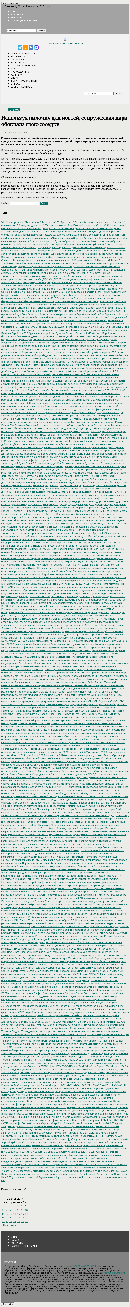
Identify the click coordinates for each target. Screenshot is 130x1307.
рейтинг (6, 929)
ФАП (17, 1094)
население (103, 723)
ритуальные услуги (116, 932)
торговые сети (70, 1043)
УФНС (90, 1085)
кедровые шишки (55, 580)
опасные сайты (19, 783)
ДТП (91, 504)
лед (48, 621)
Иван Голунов (59, 548)
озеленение (113, 774)
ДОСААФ (35, 504)
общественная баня (12, 767)
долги (101, 494)
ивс (96, 548)
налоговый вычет (64, 717)
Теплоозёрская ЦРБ (117, 1034)
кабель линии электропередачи (87, 567)
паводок (84, 802)
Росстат (106, 942)
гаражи (54, 412)
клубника (95, 583)
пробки (13, 891)
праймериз (35, 872)
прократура (25, 897)
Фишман (72, 1113)
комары (113, 586)
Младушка (19, 682)
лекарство (78, 625)
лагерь (72, 618)
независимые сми (24, 732)
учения (27, 1088)
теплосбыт (46, 1037)
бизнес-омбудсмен (99, 304)
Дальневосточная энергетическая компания (85, 444)
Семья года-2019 (16, 967)
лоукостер (87, 634)
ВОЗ (115, 371)
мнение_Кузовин (45, 682)
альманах (6, 266)
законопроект (47, 533)
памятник (50, 805)
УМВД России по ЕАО (36, 1072)
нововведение (54, 748)
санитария (82, 955)
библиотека (46, 304)
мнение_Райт (85, 682)
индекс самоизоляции (99, 555)
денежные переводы (98, 456)
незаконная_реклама (115, 732)
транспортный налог (106, 1050)
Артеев (5, 285)
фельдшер (93, 1100)
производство (117, 894)
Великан (74, 345)
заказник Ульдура (36, 529)
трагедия (26, 1047)
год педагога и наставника (42, 421)
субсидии (99, 1021)
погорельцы (57, 840)
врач (12, 383)
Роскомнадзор (71, 939)
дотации (46, 504)
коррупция (26, 602)
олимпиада (55, 777)
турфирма (95, 1056)
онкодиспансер (29, 780)
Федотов (31, 1100)
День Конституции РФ (47, 463)
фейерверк (44, 1100)
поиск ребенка (9, 853)
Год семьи (64, 421)
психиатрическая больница (105, 907)
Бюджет (70, 333)
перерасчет (102, 824)
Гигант (61, 415)
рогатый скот (17, 935)
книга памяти (109, 583)
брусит (54, 329)
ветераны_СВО (107, 352)
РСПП (71, 945)
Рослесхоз (101, 939)
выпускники (112, 399)
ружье (122, 945)
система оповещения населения (53, 974)
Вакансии (17, 14)
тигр (62, 1040)
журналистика (119, 523)
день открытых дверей (58, 466)
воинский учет (47, 374)
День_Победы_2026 (13, 479)
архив (64, 285)
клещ (79, 583)
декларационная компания (111, 453)
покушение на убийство (63, 853)
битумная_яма (25, 317)
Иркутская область (21, 564)
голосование (55, 425)
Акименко (120, 250)
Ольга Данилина (90, 777)
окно (123, 774)
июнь (51, 567)
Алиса (57, 263)
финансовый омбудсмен (42, 1113)
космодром (58, 602)
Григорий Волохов (61, 437)
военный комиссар (101, 371)
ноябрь (112, 755)
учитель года (50, 1088)
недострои (103, 729)
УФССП (5, 1088)
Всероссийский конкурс (63, 390)
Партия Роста (17, 812)
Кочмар (117, 602)
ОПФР (57, 786)
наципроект (8, 729)
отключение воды (25, 793)
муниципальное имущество (68, 701)
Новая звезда (109, 745)
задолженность (10, 529)
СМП (89, 986)
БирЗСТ (32, 307)
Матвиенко (7, 653)
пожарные (23, 850)
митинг (82, 678)
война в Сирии (72, 374)
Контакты (17, 17)
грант (4, 437)
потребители (78, 866)
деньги (51, 479)
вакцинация (98, 339)
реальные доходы (88, 920)
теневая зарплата (110, 1031)
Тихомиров (89, 1040)
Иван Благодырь (41, 548)
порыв (51, 859)
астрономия (102, 285)
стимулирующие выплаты (82, 1012)
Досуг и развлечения (24, 80)
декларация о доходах (28, 456)
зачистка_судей (82, 539)
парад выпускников (111, 805)
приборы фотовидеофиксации (48, 882)
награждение (81, 710)
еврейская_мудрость (73, 507)
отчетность (83, 799)
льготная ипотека (39, 637)
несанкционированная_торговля (99, 736)
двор (114, 450)
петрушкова (8, 831)
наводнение (34, 710)
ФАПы (24, 1094)
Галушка (37, 412)
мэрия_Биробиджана (65, 707)
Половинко (90, 856)
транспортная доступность (54, 1050)
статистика (45, 1012)
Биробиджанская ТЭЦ (54, 310)
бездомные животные (107, 295)
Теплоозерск (82, 1034)
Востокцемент (55, 380)
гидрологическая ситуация (30, 418)
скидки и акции (86, 977)
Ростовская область (40, 945)
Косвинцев (45, 602)
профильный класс (90, 904)
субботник (87, 1021)
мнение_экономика (12, 685)
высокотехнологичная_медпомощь (101, 402)
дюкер (117, 504)
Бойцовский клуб (25, 326)
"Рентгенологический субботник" (63, 225)
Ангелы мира (24, 269)
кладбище (69, 583)
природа (27, 885)
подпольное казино (102, 843)
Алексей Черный (23, 263)
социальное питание (103, 999)
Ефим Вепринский (59, 513)
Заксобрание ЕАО (96, 533)
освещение (121, 786)
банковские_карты (91, 291)
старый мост (31, 1012)
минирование (114, 669)
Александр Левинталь (48, 256)
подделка (54, 843)
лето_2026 (45, 631)
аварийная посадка (41, 234)
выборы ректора (77, 393)
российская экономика (57, 942)
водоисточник (76, 368)
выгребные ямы (18, 399)
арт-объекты (114, 282)
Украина (36, 1069)
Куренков (95, 615)
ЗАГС (100, 526)
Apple (60, 231)
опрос (33, 786)
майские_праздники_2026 (88, 640)
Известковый (69, 552)
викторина (26, 361)
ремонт (78, 929)
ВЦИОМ (121, 390)
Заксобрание (78, 533)
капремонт (95, 574)
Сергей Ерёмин (106, 967)
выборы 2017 (18, 393)
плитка (29, 837)
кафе (27, 577)
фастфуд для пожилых (46, 1094)
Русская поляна (43, 948)
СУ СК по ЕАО (102, 1018)
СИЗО (91, 970)
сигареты (82, 970)
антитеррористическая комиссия (103, 275)
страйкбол (39, 1015)
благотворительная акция (67, 320)
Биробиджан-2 (78, 307)
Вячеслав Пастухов (53, 409)
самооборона (34, 955)
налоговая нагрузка (20, 717)
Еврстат (17, 510)
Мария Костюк (96, 647)
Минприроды (70, 675)
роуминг (57, 945)
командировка (78, 586)
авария (35, 237)
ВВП (59, 345)
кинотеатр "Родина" (111, 580)
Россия (97, 942)
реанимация (106, 920)
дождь (59, 494)
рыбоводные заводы (80, 948)
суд (118, 1021)
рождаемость (73, 935)
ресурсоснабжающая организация (63, 932)
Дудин (98, 504)
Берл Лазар (48, 301)
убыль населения (85, 1059)
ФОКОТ (13, 1116)
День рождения (54, 472)
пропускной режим (33, 901)
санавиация (59, 955)
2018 (20, 228)
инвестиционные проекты (71, 555)
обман (55, 761)
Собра (40, 989)
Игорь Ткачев (106, 548)
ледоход (23, 625)
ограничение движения (73, 774)
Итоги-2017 (34, 567)
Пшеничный (22, 913)
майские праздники (45, 640)
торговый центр (88, 1043)
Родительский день (46, 935)
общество (7, 770)
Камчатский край (39, 574)
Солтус (79, 993)
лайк (91, 618)
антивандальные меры (72, 272)
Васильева (43, 345)
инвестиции (48, 555)
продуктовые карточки (59, 894)
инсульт (5, 561)
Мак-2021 (6, 644)
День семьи (87, 472)
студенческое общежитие (37, 1018)
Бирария (22, 307)
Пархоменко (33, 812)
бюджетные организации (54, 336)
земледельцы (85, 542)
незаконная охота (71, 732)
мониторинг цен (104, 691)
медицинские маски (43, 656)
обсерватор (84, 764)
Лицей (95, 631)
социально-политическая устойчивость (23, 999)
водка (53, 368)
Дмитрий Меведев (46, 491)
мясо (81, 707)
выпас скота (54, 399)
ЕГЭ (24, 510)
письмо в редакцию (48, 834)
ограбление (52, 774)
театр (46, 1031)
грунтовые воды (101, 437)
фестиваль (32, 1104)
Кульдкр (86, 612)
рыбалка (63, 948)
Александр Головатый (97, 253)
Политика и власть (23, 53)
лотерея (76, 634)
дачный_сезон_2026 (48, 450)
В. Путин (44, 339)
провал (34, 891)
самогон (92, 951)
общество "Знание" (24, 770)
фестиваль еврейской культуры (57, 1104)
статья (56, 1012)
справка (60, 1008)
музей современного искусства (65, 698)
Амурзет (23, 266)
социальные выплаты (13, 1002)
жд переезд (86, 513)
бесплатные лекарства (68, 301)
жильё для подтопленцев (90, 523)
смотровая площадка (73, 986)
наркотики (99, 720)
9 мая (54, 231)
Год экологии (78, 421)
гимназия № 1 (65, 418)
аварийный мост (21, 237)
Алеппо (37, 263)
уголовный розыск (96, 1062)
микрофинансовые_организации (82, 666)
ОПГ (31, 783)
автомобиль (117, 244)
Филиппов (32, 1110)
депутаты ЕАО (85, 479)
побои (113, 837)
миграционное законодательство (31, 666)
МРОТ (24, 698)
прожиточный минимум (95, 894)
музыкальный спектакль (97, 698)
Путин (5, 913)
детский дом (55, 485)
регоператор (8, 926)
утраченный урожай (39, 1085)
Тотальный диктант (114, 1043)
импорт (5, 555)
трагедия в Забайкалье (45, 1047)
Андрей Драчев (76, 269)
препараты (80, 878)
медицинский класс (66, 656)
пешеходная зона (25, 831)
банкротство (8, 295)
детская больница (11, 482)
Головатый (31, 425)
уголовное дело (24, 1062)
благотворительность (13, 323)
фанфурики (7, 1094)
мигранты (105, 663)
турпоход (83, 1056)
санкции (40, 958)
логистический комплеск (22, 634)
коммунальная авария (64, 590)
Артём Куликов (37, 285)
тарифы (119, 1028)
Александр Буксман (48, 253)
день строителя (10, 475)
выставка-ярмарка (22, 406)
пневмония (82, 837)
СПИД (71, 1005)
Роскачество (54, 939)
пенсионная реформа (28, 821)
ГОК (11, 425)
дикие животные (64, 488)
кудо (66, 612)
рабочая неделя (86, 913)
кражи (26, 605)
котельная (106, 602)
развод (69, 916)
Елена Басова (119, 510)
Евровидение (119, 507)
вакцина (86, 339)
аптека (115, 279)
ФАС (30, 1094)
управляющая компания (33, 1081)
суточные (104, 1024)
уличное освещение (60, 1069)
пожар (98, 847)
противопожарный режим (25, 904)
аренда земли (36, 282)
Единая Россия (35, 510)
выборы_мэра (80, 396)
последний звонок (112, 863)
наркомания (52, 720)
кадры (35, 571)
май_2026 (28, 640)
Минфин (29, 678)
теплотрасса (60, 1037)
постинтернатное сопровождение (41, 866)
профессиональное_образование (59, 904)
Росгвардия (40, 939)
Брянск (74, 329)
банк (3, 291)
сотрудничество (43, 996)
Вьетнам (18, 409)
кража (19, 605)
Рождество (88, 935)
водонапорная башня (21, 371)
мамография (35, 647)
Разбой (32, 916)
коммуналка (44, 590)
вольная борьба (82, 377)
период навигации (12, 828)
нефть (43, 742)
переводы (78, 824)
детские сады (39, 485)
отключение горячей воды (52, 793)
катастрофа (17, 577)
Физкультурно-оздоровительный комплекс (84, 1107)
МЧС (3, 707)
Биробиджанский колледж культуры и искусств (48, 314)
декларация (8, 456)
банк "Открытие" (16, 291)
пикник (112, 831)
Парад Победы (27, 809)
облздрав (82, 758)
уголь (4, 1066)
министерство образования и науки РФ (23, 672)
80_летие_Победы (12, 231)
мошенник (102, 694)
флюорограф (96, 1113)
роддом (30, 935)
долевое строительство (64, 498)
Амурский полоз (59, 266)
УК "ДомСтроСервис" (93, 1066)
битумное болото (44, 317)
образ (80, 761)
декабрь (91, 453)
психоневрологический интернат (20, 910)
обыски (12, 774)
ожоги (102, 774)
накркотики (32, 713)
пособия (16, 866)
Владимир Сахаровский (47, 364)
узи (75, 1066)
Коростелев (108, 599)
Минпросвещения (104, 675)
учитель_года (87, 1088)
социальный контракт (83, 1002)
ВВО (53, 345)
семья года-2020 (37, 967)
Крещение (26, 609)
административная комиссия (86, 247)
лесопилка (7, 631)
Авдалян (88, 237)
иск (34, 564)
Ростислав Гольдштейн (14, 945)
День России (72, 472)
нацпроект (21, 729)
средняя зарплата (116, 1008)
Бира (4, 307)
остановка (77, 790)
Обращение (45, 764)
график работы (42, 437)
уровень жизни (85, 1081)
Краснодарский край (57, 605)
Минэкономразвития (46, 678)
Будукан (84, 329)
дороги (70, 501)
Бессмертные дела (93, 301)
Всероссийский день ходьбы (33, 390)
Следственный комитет (98, 980)
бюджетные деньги (27, 336)
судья (53, 1024)
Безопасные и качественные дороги (94, 298)
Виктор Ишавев (85, 358)
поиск (120, 850)
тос (100, 1043)
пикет (104, 831)
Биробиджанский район (90, 314)
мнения (27, 685)
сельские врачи (116, 961)
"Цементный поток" (94, 225)
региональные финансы (15, 923)
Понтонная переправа (14, 859)
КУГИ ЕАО (45, 612)
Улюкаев (77, 1069)
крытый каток (81, 609)
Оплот (76, 783)
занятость (48, 536)
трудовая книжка (75, 1053)
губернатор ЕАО (58, 440)
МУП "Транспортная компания (45, 704)
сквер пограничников (43, 977)
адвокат (53, 247)
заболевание (39, 526)
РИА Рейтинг (97, 932)
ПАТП (4, 815)
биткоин (123, 314)
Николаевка (92, 742)
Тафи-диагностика (31, 1031)
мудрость (33, 698)
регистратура (105, 923)
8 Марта (83, 228)
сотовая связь (25, 996)
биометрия (117, 304)
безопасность (64, 298)
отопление (88, 796)
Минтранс (7, 678)
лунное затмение (104, 634)
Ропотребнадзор (114, 935)
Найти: (5, 203)
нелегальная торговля (25, 736)
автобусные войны (96, 241)
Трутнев (6, 1056)
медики (114, 653)
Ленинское (7, 628)
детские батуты (108, 482)
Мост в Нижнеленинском (68, 694)
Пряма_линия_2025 (26, 907)
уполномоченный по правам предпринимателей (76, 1072)
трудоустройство (117, 1053)
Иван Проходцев (78, 548)
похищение (8, 869)
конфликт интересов (13, 599)
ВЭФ (26, 409)
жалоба (74, 513)
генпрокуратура (113, 412)
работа (55, 913)
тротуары (47, 1053)
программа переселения (93, 891)
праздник (10, 872)
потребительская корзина (101, 866)
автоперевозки (10, 247)
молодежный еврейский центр (96, 688)
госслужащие (25, 434)
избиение (14, 552)
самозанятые (8, 955)
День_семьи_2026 (36, 479)
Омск (16, 780)
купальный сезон (31, 615)
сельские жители (11, 964)
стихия (114, 1012)
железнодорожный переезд (17, 517)
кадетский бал (114, 567)
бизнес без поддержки (74, 304)
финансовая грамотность (86, 1110)
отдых (115, 790)
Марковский (32, 650)
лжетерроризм (61, 631)
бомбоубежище (111, 326)
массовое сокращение (112, 650)
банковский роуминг (114, 291)
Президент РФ (114, 875)
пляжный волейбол (65, 837)
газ (88, 409)
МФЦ (124, 704)
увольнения (8, 1062)
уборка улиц (60, 1059)
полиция (79, 856)
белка (20, 301)
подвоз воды (40, 843)
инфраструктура (98, 561)
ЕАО (123, 504)
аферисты (55, 288)
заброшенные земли (84, 526)
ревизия (119, 920)
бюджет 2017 (83, 333)
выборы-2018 (96, 396)
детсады (115, 479)
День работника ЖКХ (91, 469)
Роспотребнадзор (11, 942)
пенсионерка (91, 818)
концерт (30, 599)
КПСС (11, 605)
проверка (44, 891)
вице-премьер (53, 361)
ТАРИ (111, 1028)
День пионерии (29, 469)
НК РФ (76, 745)
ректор (59, 929)
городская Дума (29, 428)
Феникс (117, 1100)
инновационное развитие (59, 558)
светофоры (33, 961)
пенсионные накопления (55, 821)
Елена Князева (9, 513)
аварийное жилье (62, 234)
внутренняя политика (19, 368)
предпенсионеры (11, 875)
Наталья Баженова (22, 726)
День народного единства (29, 466)
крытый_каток (97, 609)
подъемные (87, 847)
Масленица (71, 650)
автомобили (103, 244)
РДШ (73, 920)
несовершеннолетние (50, 739)
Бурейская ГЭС (19, 333)
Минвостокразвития (12, 669)
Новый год (42, 751)
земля (116, 542)
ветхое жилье (15, 355)
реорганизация (109, 929)
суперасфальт (65, 1024)
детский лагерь (72, 485)
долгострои (29, 498)
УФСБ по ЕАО (109, 1085)
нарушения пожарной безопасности (68, 723)
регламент (119, 923)
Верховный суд (102, 348)
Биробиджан (61, 307)
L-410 (88, 231)
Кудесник (57, 612)
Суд (123, 1021)
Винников (38, 361)
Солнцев (69, 993)
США (72, 1028)
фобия (5, 1116)
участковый (16, 1088)
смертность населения (101, 983)
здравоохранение (66, 542)
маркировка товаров (13, 650)
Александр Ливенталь (74, 256)
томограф (17, 1043)
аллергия (122, 263)
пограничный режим (100, 840)
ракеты (112, 916)
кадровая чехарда (20, 571)
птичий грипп (47, 910)
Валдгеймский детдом (14, 342)
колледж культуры (49, 586)
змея (65, 545)
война (59, 374)
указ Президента (11, 1069)
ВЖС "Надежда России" (65, 355)
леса (80, 628)
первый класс (64, 824)
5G (54, 228)
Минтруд (18, 678)
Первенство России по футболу (19, 824)
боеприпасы (8, 326)
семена (106, 964)
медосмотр (106, 656)
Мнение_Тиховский (104, 682)
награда (68, 710)
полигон (93, 853)
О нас (14, 11)
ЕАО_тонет (7, 507)
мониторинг (87, 691)
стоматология (25, 1015)
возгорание (32, 374)
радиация (14, 916)
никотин (66, 745)
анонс (55, 272)
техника (112, 1037)
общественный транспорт (101, 767)
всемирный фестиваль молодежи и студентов (27, 387)
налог (52, 713)
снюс (112, 986)
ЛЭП (97, 637)
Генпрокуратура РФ (12, 415)
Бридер (45, 329)
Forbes (68, 231)
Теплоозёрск (97, 1034)
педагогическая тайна (49, 818)
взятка (25, 358)
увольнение (118, 1059)
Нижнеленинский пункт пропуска (66, 742)
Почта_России (46, 869)
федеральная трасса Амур (69, 1097)
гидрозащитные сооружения (83, 415)
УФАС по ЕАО (78, 1085)
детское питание (106, 485)
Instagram (78, 231)
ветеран (45, 352)
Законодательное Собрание (91, 529)
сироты (5, 974)
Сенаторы (73, 967)
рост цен (116, 942)
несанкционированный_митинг (19, 739)
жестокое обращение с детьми (103, 517)
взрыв (83, 355)
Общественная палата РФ (70, 767)
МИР (75, 678)
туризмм (63, 1056)
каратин (5, 577)
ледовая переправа (61, 621)
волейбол (107, 374)
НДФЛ (46, 729)
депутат (60, 479)
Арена (24, 282)
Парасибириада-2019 (49, 809)
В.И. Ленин (55, 339)
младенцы (7, 682)
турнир (72, 1056)
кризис (37, 609)
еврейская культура (49, 507)
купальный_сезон (51, 615)
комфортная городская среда (89, 593)
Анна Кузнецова (115, 269)
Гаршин (63, 412)
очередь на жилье (12, 802)
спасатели (32, 1005)
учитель (37, 1088)
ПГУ (72, 815)
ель (39, 513)
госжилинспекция (115, 431)
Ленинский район (113, 625)
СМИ (21, 986)
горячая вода (8, 431)
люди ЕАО (106, 637)
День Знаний (26, 463)
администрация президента (66, 250)
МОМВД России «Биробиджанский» (59, 691)
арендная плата (53, 282)
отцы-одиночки (66, 799)
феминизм (106, 1100)
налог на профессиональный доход (100, 713)
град (111, 434)
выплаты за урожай (93, 399)
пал (101, 802)
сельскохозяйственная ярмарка (83, 964)
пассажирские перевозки (76, 812)
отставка (123, 796)
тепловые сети (43, 1034)
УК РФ (124, 1066)
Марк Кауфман (113, 647)
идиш (4, 552)
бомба (98, 326)
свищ (43, 961)
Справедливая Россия (42, 1008)
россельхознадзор (33, 942)
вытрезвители (97, 406)
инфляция (82, 561)
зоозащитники (23, 548)
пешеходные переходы (50, 831)
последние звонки (91, 863)
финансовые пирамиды (14, 1113)
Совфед (37, 993)
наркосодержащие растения (76, 720)
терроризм (100, 1037)
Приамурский (9, 882)
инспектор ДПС (114, 558)
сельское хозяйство (53, 964)
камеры (14, 574)
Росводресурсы (24, 939)
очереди (118, 799)
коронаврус (94, 599)
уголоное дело (116, 1062)
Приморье (16, 885)
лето (36, 631)
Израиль (111, 552)
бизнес (57, 304)
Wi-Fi (116, 231)
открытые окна (102, 793)
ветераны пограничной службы (80, 352)
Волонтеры (7, 377)
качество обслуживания (112, 577)
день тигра (44, 475)
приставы (21, 888)
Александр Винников (72, 253)
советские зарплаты (21, 993)
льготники (56, 637)
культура (107, 612)
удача (37, 1066)
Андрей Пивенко (96, 269)
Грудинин (86, 437)
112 (14, 228)
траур (121, 1050)
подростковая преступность (17, 847)
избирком (55, 552)
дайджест (7, 444)
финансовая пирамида (114, 1110)
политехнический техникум (32, 856)
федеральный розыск (13, 1100)
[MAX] (36, 47)
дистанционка (103, 488)
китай (11, 583)
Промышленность (11, 901)
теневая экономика (12, 1034)
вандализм (20, 345)
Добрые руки (25, 494)
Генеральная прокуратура (88, 412)
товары (118, 1040)
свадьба (6, 961)
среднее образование (93, 1008)
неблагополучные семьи (65, 729)
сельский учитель (31, 964)
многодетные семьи (44, 685)
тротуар (37, 1053)
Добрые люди (9, 494)
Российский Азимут (81, 942)
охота (93, 799)
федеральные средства (99, 1097)
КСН (108, 609)
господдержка (9, 434)
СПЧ (77, 1008)
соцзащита (74, 996)
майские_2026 (65, 640)
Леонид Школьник (62, 628)
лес (75, 628)
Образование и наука (24, 65)
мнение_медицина (66, 682)
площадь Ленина (43, 837)
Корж (38, 599)
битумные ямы (63, 317)
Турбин (44, 1056)
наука (36, 726)
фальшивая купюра (89, 1091)
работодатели (68, 913)
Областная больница (36, 758)
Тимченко (76, 1040)
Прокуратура (54, 897)
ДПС (72, 504)
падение (94, 802)
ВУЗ (113, 390)
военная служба (62, 371)
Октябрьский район (22, 777)
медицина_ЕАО (22, 656)
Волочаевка (21, 377)
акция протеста (28, 253)
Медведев (92, 653)
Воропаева (111, 377)
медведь (104, 653)
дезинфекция (77, 453)
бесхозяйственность (13, 304)
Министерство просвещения (63, 672)
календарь (87, 571)
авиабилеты (100, 237)
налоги (5, 717)
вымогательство (37, 399)
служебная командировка (37, 983)
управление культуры (71, 1078)
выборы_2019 (95, 393)
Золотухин (98, 545)
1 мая (121, 225)
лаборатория (45, 618)
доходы (64, 504)
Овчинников (24, 774)
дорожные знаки (106, 501)
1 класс (113, 225)
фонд (21, 1116)
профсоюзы (120, 904)
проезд (77, 894)
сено (82, 967)
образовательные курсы (113, 761)
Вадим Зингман (71, 339)
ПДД (109, 815)
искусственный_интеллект (74, 564)
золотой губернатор (80, 545)
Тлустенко (107, 1040)
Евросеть (6, 510)
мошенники (115, 694)
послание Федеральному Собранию (59, 863)
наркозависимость (12, 720)
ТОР (48, 1043)
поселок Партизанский (25, 863)
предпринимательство (56, 875)
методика (93, 663)
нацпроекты (35, 729)
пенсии (66, 818)
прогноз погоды (69, 891)
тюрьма (15, 1059)
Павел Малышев (58, 802)
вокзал (98, 374)
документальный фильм (78, 494)
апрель (106, 279)
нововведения (90, 748)
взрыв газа (93, 355)
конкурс (15, 596)
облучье (116, 758)
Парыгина (47, 812)
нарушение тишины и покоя (30, 723)
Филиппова (44, 1110)
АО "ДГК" (42, 279)
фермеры (20, 1104)
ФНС (125, 1113)
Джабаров (17, 488)
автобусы (65, 244)
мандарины (61, 647)
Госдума (100, 431)
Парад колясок (9, 809)
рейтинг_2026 (19, 929)
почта (18, 869)
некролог (6, 736)
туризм (53, 1056)
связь (50, 961)
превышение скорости (55, 872)
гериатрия (30, 415)
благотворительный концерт (43, 323)
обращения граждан (65, 764)
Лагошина (82, 618)
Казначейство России (68, 571)
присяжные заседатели (50, 888)
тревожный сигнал (12, 1053)
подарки (117, 840)
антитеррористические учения (19, 279)
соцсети (17, 1005)
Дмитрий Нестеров (92, 491)
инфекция (70, 561)
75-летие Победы (67, 228)
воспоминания (38, 380)
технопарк (53, 1040)
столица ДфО (9, 1015)
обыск (4, 774)
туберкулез (18, 1056)
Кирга (4, 583)
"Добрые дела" (65, 222)
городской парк (92, 428)
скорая (47, 980)
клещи (86, 583)
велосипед (86, 348)
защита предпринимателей (40, 542)
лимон (73, 631)
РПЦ (65, 945)
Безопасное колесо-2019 (41, 298)
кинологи (93, 580)
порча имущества (37, 859)
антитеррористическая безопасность (62, 275)
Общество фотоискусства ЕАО (79, 770)
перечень (114, 824)
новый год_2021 (58, 751)
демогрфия (79, 456)
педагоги (30, 818)
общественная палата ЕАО (39, 767)
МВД (74, 653)
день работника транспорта (28, 472)
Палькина (6, 805)
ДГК (3, 453)
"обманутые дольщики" (30, 225)
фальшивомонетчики (113, 1091)
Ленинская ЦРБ (93, 625)
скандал (19, 977)
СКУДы (80, 980)
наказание (19, 713)
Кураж (75, 615)
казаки (43, 571)
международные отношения (80, 659)
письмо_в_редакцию (72, 834)
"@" (3, 222)
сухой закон (117, 1024)
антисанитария (31, 275)
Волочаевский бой (62, 377)
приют (82, 888)
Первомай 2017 (47, 824)
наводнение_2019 (52, 710)
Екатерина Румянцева (98, 510)
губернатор (13, 440)
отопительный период (44, 796)
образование (91, 761)
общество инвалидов (48, 770)
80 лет (92, 228)
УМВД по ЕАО (103, 1069)
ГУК (70, 440)
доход (56, 504)
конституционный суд (67, 596)
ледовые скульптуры (85, 621)
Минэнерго (65, 678)
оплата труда (64, 783)
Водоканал (91, 368)
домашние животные (28, 501)
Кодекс (33, 586)
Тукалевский (32, 1056)
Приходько (71, 888)
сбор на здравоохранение (108, 958)
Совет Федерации (99, 989)
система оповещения (22, 974)
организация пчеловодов (83, 786)
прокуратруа (39, 897)
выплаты (77, 399)
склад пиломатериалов (29, 980)
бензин (28, 301)
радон (24, 916)
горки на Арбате (10, 428)
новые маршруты (25, 751)
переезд (89, 824)
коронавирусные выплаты (72, 599)
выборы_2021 (111, 393)
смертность (81, 983)
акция (15, 253)
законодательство (12, 533)
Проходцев (8, 907)
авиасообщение (29, 241)
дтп (85, 504)
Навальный (7, 710)
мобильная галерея (92, 685)
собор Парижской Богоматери (18, 989)
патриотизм (15, 815)
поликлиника (105, 853)
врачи (41, 383)
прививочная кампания (79, 882)
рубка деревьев (84, 945)
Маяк (68, 653)
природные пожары (44, 885)
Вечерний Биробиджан (37, 355)
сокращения (57, 993)
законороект (63, 533)
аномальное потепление (15, 272)
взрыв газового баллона (114, 355)
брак (24, 329)
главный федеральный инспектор (92, 418)
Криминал (60, 609)
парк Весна (74, 809)
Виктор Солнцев (10, 361)
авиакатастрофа (117, 237)
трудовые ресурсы (96, 1053)
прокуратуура (91, 897)
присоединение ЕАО (104, 885)
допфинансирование (53, 501)
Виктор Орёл (120, 358)
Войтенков (87, 374)
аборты (25, 234)
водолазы (104, 368)
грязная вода (119, 437)
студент (6, 1018)
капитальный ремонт (77, 574)
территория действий (81, 1037)
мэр (18, 707)
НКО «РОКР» (93, 745)
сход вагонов (8, 1028)
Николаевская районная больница (21, 745)
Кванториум (8, 580)
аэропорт (101, 288)
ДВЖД (64, 450)
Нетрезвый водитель (98, 739)
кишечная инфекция (27, 583)
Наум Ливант (48, 726)
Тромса (27, 1053)
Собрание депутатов (56, 989)
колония (65, 586)
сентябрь (91, 967)
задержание (110, 526)
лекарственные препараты (56, 625)
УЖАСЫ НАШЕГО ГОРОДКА (57, 1066)
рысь (111, 948)
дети (107, 479)
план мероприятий (105, 834)
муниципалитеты (11, 701)
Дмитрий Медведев (69, 491)
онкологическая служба (51, 780)
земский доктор (10, 545)
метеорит (82, 663)
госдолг (90, 431)
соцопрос (6, 1005)
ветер (36, 352)
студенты (16, 1018)
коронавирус (49, 599)
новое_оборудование (112, 748)
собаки (119, 986)
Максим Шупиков (71, 644)
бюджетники (8, 336)
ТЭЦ (116, 1056)
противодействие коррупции (84, 901)
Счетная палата (25, 1028)
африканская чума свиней (75, 288)
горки (124, 425)
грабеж (103, 434)
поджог (86, 843)
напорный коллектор (100, 717)
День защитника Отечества (101, 460)
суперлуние (80, 1024)
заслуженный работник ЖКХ (56, 539)
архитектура (76, 285)
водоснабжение (43, 371)
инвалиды (16, 555)
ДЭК (110, 504)
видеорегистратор (65, 358)
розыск (99, 935)
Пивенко (95, 831)
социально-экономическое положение (68, 999)
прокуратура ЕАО (72, 897)
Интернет (29, 561)
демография (65, 456)
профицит (107, 904)
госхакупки (74, 434)
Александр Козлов (24, 256)
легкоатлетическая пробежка (29, 621)
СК (74, 974)
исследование (9, 567)
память (84, 805)
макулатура (88, 644)
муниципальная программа (36, 701)
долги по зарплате (116, 494)
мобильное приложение (15, 688)
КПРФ (4, 605)
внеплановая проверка (104, 364)
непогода (53, 736)
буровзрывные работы (41, 333)
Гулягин (78, 440)
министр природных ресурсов (97, 672)
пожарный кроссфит (41, 850)
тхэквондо (107, 1056)
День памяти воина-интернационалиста (95, 466)
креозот (15, 609)
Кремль (5, 609)
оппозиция (97, 783)
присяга (32, 888)
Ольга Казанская (109, 777)
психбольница (81, 907)
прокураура (106, 897)
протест (62, 901)
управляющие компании (61, 1081)
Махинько (59, 653)
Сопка (119, 993)
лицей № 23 (107, 631)
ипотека (112, 561)
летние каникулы (23, 631)
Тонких (40, 1043)
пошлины (60, 869)
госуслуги (62, 434)
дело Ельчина (50, 456)
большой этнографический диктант (73, 326)
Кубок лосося (25, 612)
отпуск (99, 796)
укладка (26, 1069)
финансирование (61, 1110)
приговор (98, 882)
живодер (61, 520)
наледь (44, 713)
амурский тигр (76, 266)
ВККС (70, 361)
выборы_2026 (9, 396)
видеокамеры (46, 358)
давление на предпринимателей (104, 440)
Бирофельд (111, 314)
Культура (16, 74)
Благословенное (17, 320)
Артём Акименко (19, 285)
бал (121, 288)
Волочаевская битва (40, 377)
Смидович (30, 986)
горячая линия (24, 431)
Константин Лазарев (42, 596)
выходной (112, 406)
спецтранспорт (59, 1005)
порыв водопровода (67, 859)
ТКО (98, 1040)
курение (84, 615)
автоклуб (90, 244)
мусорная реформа (81, 704)
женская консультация (72, 517)
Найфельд (7, 713)
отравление (110, 796)
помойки (102, 856)
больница (47, 326)
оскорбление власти (20, 790)
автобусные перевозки (26, 244)
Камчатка (24, 574)
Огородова (38, 774)
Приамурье (23, 882)
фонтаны (77, 1116)
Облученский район (99, 758)
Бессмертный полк (115, 301)
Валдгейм (111, 339)
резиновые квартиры (101, 926)
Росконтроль (87, 939)
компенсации (16, 593)
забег (27, 526)
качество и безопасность (63, 577)
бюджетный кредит (12, 339)
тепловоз (29, 1034)
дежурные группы (58, 453)
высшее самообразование (73, 406)
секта (81, 961)
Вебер (65, 345)
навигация (20, 710)
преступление (95, 878)
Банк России (33, 291)
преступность (112, 878)
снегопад (103, 986)
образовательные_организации (19, 764)
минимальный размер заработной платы (82, 669)
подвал (28, 843)
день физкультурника (80, 475)
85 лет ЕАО (29, 231)
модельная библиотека (42, 688)
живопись (73, 520)
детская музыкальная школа (38, 482)
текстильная (57, 1031)
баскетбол (34, 295)
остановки (89, 790)
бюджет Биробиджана (105, 333)
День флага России (104, 475)
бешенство (32, 304)
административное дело (35, 250)
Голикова (19, 425)
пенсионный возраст (82, 821)
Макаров (17, 644)
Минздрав (52, 669)
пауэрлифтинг (61, 815)
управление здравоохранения (40, 1078)
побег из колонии (99, 837)
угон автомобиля (23, 1066)
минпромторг (86, 675)
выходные (7, 409)
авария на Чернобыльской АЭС (57, 237)
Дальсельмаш (98, 447)
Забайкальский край (12, 526)
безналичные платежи (14, 298)
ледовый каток (9, 625)
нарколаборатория (34, 720)
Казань (51, 571)
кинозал (83, 580)
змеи (59, 545)
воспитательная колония (15, 380)
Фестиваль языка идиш (45, 1107)
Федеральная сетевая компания (35, 1097)
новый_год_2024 (15, 755)
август (79, 237)
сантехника (51, 958)
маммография (20, 647)
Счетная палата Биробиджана (52, 1028)
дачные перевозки (25, 450)
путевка (117, 910)
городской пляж (110, 428)
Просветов (50, 901)
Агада (22, 247)
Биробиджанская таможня (26, 310)
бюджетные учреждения (110, 336)
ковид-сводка (21, 586)
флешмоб (83, 1113)
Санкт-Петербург (24, 958)
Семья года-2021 (57, 967)
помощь (113, 856)
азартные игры (92, 250)
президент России (94, 875)
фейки (61, 1100)
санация (71, 955)
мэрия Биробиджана (41, 707)
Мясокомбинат (92, 707)
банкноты (54, 291)
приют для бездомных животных (105, 888)
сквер (27, 977)
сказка (11, 977)
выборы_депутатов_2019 (57, 396)
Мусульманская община (107, 704)
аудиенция (42, 288)
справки (69, 1008)
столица (124, 1012)
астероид (89, 285)
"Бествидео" (32, 222)
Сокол (46, 993)
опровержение (21, 786)
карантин (107, 574)
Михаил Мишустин (98, 678)
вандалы (32, 345)
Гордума (115, 425)
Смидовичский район (48, 986)
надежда (94, 710)
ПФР (12, 913)
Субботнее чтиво (21, 86)
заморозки (35, 536)
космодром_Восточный (78, 602)
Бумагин (6, 333)
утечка (23, 1085)
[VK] (31, 47)
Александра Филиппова (50, 260)
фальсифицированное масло (61, 1091)
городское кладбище (70, 428)
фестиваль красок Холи (89, 1104)
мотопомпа (89, 694)
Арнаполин (99, 282)
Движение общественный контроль (89, 450)
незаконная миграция (47, 732)
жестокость (49, 520)
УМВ (85, 1069)
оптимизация (45, 786)
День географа (25, 460)
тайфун (80, 1028)
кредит (73, 605)
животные (105, 520)
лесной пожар (91, 628)
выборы (5, 393)
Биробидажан (45, 307)
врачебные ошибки (26, 383)
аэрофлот (113, 288)
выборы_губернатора (29, 396)
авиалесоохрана (10, 241)
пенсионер (76, 818)
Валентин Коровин (78, 342)
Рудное (113, 945)
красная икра (38, 605)
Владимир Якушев (71, 364)
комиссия (6, 590)
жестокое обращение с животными (21, 520)
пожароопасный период (67, 850)
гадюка (81, 409)
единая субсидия (54, 510)
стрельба (73, 1015)
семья (114, 964)
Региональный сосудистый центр (77, 923)
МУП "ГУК (6, 704)
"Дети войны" (48, 222)
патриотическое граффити (37, 815)
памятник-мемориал (68, 805)
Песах (26, 828)
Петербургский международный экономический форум (72, 828)
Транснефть (31, 1050)
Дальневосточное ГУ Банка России (21, 447)
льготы (90, 637)
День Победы (47, 469)
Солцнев (88, 993)
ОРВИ (64, 786)
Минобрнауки (54, 675)
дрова (79, 504)
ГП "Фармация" (90, 434)
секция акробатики (96, 961)
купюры (66, 615)
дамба (111, 447)
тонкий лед (29, 1043)
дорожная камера (85, 501)
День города (41, 460)
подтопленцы (72, 847)
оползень (85, 783)
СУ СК (91, 1018)
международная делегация (47, 659)
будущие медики (118, 329)
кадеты (5, 571)
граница (119, 434)
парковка (86, 809)
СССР (21, 1012)
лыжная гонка (21, 637)
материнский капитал (26, 653)
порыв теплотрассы (90, 859)
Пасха (125, 812)
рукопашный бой (11, 948)
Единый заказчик (74, 510)
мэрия (25, 707)
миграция (57, 666)
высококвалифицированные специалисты (57, 402)
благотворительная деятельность (103, 320)
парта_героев (100, 809)
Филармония (18, 1110)
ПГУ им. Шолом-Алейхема (90, 815)
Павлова (73, 802)
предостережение (80, 872)
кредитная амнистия (90, 605)
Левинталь (108, 618)
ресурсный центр (33, 932)
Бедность (74, 295)
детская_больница (88, 482)
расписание (37, 920)
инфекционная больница (49, 561)
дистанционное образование (18, 491)
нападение (81, 717)
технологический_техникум (31, 1040)
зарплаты (34, 539)
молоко (5, 691)
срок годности (9, 1012)
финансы (61, 1113)
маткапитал (46, 653)
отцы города (49, 799)
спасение (44, 1005)
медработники (9, 659)
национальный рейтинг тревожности (105, 726)
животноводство (89, 520)
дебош (10, 453)
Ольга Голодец (71, 777)
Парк (65, 809)
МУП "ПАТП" (20, 704)
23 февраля (30, 228)
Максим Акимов (32, 644)
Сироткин (117, 970)
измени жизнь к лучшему (91, 552)
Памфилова (19, 805)
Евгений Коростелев (26, 507)
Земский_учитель (30, 545)
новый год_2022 (78, 751)
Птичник (60, 910)
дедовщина (33, 453)
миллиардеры (109, 666)
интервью (16, 561)
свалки (23, 961)
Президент (76, 875)
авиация (44, 241)
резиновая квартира (76, 926)
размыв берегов (98, 916)
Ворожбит (98, 377)
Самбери (74, 951)
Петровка (110, 828)
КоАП (9, 586)
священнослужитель (66, 961)
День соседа (102, 472)
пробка (5, 891)
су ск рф (36, 1021)
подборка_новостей (12, 843)
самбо (83, 951)
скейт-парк (62, 977)
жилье (43, 523)
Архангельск (53, 285)
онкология (71, 780)
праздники (22, 872)
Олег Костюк (41, 777)
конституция (87, 596)
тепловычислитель (63, 1034)
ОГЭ (89, 774)
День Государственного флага (67, 460)
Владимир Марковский (102, 361)
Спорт (14, 77)
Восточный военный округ (79, 380)
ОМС (10, 780)
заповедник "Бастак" (85, 536)
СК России (82, 974)
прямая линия (45, 907)
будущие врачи (98, 329)
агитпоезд (32, 247)
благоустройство (71, 323)
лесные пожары (109, 628)
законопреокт (31, 533)
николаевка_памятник (112, 742)
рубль (105, 945)
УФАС (67, 1085)
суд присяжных (10, 1024)
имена (120, 552)
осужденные (103, 790)
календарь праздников (107, 571)
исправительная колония (104, 564)
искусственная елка (47, 564)
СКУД (72, 980)
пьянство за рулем (40, 913)
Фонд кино (31, 1116)
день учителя (59, 475)
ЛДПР (98, 618)
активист (6, 253)
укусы (44, 1069)
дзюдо (41, 488)
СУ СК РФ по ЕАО (51, 1021)
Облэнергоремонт (11, 761)
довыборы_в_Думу (44, 494)
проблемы (24, 891)
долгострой (43, 498)
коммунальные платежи (91, 590)
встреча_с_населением (90, 390)
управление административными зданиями (88, 1075)
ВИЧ (64, 361)
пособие (6, 866)
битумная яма (9, 317)
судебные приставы (30, 1024)
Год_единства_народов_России (104, 421)
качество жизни (39, 577)
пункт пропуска (103, 910)
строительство (100, 1015)
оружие (102, 786)
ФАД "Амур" (19, 1091)
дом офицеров (99, 498)
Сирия (107, 970)
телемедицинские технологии (82, 1031)
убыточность (103, 1059)
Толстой (6, 1043)
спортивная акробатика (96, 1005)
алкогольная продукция (103, 263)
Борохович (14, 329)
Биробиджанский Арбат (81, 310)
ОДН (95, 774)
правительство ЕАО (95, 869)
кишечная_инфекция (51, 583)
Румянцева (27, 948)
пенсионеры (106, 818)
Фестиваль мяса (22, 1107)
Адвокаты (64, 247)
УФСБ (97, 1085)
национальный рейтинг (69, 726)
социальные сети (59, 1002)
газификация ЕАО (100, 409)
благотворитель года (39, 320)
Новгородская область (14, 748)
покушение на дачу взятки (33, 853)
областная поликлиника (62, 758)
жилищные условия (27, 523)
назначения (117, 710)
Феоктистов (8, 1104)
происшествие (9, 897)
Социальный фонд (106, 1002)
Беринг (37, 301)
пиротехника (28, 834)
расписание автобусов (57, 920)
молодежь (120, 688)
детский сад (88, 485)
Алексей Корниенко (75, 260)
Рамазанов (7, 920)
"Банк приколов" (15, 222)
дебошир (20, 453)
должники (84, 498)
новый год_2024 (97, 751)
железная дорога (103, 513)
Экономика (18, 56)
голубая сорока (72, 425)
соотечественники (105, 993)
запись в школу (64, 536)
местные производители (61, 663)
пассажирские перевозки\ (106, 812)
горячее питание (43, 431)
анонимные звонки (40, 272)
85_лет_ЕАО (43, 231)
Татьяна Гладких (11, 1031)
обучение (97, 764)
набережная (108, 707)
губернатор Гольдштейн (34, 440)
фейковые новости (76, 1100)
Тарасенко (101, 1028)
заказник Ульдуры (57, 529)
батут (64, 295)
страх (49, 1015)
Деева (44, 453)
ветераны (56, 352)
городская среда (48, 428)
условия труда (102, 1081)
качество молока (88, 577)
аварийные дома (83, 234)
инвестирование (31, 555)
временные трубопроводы (83, 383)
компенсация (64, 593)
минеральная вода (35, 669)
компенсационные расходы (40, 593)
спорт (78, 1005)
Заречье (13, 539)
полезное (82, 853)
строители (85, 1015)
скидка (73, 977)
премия (69, 878)
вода (35, 368)
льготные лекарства (74, 637)
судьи (45, 1024)
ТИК (67, 1040)
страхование (60, 1015)
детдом (99, 479)
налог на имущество (67, 713)
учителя (100, 1088)
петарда (35, 828)
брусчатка (64, 329)
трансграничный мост (72, 1047)
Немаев (42, 736)
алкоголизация (69, 263)
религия (69, 929)
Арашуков (7, 282)
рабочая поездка (106, 913)
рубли (98, 945)
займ (22, 529)
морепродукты (9, 694)
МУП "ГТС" (118, 701)
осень (4, 790)
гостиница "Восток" (44, 434)
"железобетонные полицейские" (93, 222)
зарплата (23, 539)
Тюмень (6, 1059)
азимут (105, 250)
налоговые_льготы (43, 717)
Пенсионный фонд (105, 821)
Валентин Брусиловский (53, 342)
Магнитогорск (9, 640)
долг (95, 494)
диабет (49, 488)
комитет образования (24, 590)
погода (45, 840)
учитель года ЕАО (68, 1088)
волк (116, 374)
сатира (62, 958)
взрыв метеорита (11, 358)
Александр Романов (98, 256)
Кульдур (96, 612)
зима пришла (48, 545)
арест (66, 282)
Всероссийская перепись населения (75, 387)
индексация (36, 558)
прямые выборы (63, 907)
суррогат (92, 1024)
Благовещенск (80, 317)
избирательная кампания (34, 552)
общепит (108, 764)
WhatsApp (107, 231)
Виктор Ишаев (103, 358)
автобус (54, 241)
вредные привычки (56, 383)
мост (51, 694)
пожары (112, 850)
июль (45, 567)
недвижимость (88, 729)
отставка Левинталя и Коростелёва (21, 799)
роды (61, 935)
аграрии (43, 247)
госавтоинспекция (64, 431)
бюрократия (31, 339)
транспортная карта (82, 1050)
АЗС (112, 250)
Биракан (12, 307)
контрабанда (103, 596)
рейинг (124, 926)
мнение (30, 682)
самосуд (47, 955)
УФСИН (121, 1085)
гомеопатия (103, 425)
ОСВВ (110, 786)
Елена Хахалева (27, 513)
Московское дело (37, 694)
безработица (8, 301)
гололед (43, 425)
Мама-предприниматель (109, 644)
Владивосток (81, 361)
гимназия (51, 418)
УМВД (91, 1069)
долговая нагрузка (11, 498)
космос (96, 602)
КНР (3, 586)
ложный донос (62, 634)
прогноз (55, 891)
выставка (6, 406)
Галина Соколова (22, 412)
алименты (47, 263)
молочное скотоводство (24, 691)
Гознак (5, 425)
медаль (81, 653)
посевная (6, 863)
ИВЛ (91, 548)
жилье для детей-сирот (61, 523)
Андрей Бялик (40, 269)
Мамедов (6, 647)
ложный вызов (45, 634)
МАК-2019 (110, 640)
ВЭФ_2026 (35, 409)
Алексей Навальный (98, 260)
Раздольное (81, 916)
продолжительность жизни (30, 894)
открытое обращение (80, 793)
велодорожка (58, 348)
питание (89, 834)
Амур (15, 266)
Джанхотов (30, 488)
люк (114, 637)
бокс (38, 326)
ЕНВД (45, 513)
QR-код (96, 231)
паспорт (57, 812)
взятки (33, 358)
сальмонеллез (60, 951)
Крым (69, 609)
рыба (55, 948)
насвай (93, 723)
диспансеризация (84, 488)
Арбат (16, 282)
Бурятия (60, 333)
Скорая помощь (60, 980)
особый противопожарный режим (51, 790)
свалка (15, 961)
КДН (42, 580)
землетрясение (103, 542)
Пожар (106, 847)
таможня (90, 1028)
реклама (32, 929)
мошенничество (10, 698)
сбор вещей (85, 958)
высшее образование (45, 406)
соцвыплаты (60, 996)
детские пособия (21, 485)
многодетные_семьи (68, 685)
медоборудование (89, 656)
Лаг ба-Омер (60, 618)
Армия (89, 282)
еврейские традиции (98, 507)
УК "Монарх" (113, 1066)
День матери (92, 463)
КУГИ (36, 612)
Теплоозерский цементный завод (20, 1037)
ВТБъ (107, 390)
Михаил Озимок (118, 678)
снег (95, 986)
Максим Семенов (51, 644)
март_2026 (51, 650)
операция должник (45, 783)
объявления (120, 770)
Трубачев (59, 1053)
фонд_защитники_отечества (55, 1116)
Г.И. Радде (71, 409)
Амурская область (39, 266)
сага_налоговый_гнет (26, 951)
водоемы (62, 368)
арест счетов (78, 282)
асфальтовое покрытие (14, 288)
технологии (8, 1040)
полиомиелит (8, 856)
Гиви (54, 415)
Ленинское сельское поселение (32, 628)
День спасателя (119, 472)
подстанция (40, 847)
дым (104, 504)
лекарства (35, 625)
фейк (54, 1100)
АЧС (92, 288)
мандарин (49, 647)
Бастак (44, 295)
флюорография (113, 1113)
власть (86, 364)
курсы (104, 615)
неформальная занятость (24, 742)
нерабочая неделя (70, 736)
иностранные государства (89, 558)
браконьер (33, 329)
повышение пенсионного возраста (21, 840)
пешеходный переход (77, 831)
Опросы (16, 83)
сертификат (34, 970)
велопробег (73, 348)
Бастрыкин (54, 295)
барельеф (22, 295)
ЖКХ (13, 68)
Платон (20, 837)
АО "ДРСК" (54, 279)
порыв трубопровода (114, 859)
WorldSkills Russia (11, 234)
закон (71, 529)
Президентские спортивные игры (20, 878)
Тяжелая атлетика (31, 1059)
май (19, 640)
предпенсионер (100, 872)
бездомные (87, 295)
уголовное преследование (49, 1062)
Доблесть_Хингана (115, 491)
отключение (8, 793)
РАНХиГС (24, 920)
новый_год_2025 (35, 755)
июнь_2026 (62, 567)
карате (117, 574)
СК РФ (92, 974)
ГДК (70, 412)
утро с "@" (57, 1085)
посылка (66, 866)
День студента (29, 475)
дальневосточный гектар (56, 447)
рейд (117, 926)
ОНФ (100, 780)
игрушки (119, 548)
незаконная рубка (92, 732)
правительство (75, 869)
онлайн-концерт (87, 780)
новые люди (8, 751)
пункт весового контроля (79, 910)
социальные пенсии (37, 1002)
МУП (88, 701)
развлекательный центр (51, 916)
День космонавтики (72, 463)
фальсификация (35, 1091)
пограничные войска (76, 840)
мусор (66, 704)
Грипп (76, 437)
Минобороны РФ (36, 675)
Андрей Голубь (58, 269)
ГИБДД (46, 415)
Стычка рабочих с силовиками (70, 1018)
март (42, 650)
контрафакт (118, 596)
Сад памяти (45, 951)
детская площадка (66, 482)
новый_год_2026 (55, 755)
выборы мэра (59, 393)
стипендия (104, 1012)
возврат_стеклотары (13, 374)
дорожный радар (20, 504)
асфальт (114, 285)
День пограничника (67, 469)
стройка (114, 1015)
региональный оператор (43, 923)
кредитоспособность (115, 605)
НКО (83, 745)
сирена (99, 970)
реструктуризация (12, 932)
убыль (71, 1059)
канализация (57, 574)
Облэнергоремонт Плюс (36, 761)
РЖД (86, 932)
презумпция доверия (52, 878)
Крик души (47, 609)
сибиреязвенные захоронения (59, 970)
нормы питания (74, 755)
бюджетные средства (82, 336)
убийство (47, 1059)
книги (120, 583)
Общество (17, 59)
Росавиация (8, 939)
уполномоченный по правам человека (41, 1075)
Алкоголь (83, 263)
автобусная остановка (72, 241)
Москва (22, 694)
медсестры (24, 659)
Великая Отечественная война (32, 348)
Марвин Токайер (78, 647)
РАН (16, 920)
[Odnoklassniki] (25, 47)
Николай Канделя (51, 745)
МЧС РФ (11, 707)
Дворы (121, 450)
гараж (46, 412)
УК (79, 1066)
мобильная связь (114, 685)
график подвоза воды (20, 437)
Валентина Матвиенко (102, 342)
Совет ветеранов (78, 989)
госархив (80, 431)
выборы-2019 (113, 396)
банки (45, 291)
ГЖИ (39, 415)
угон (10, 1066)
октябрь (6, 777)
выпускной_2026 (23, 402)
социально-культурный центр (99, 996)
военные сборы (81, 371)
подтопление (56, 847)
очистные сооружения (36, 802)
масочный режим (88, 650)
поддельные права (71, 843)
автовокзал (78, 244)
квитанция (33, 580)
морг (117, 691)
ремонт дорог (91, 929)
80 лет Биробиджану (108, 228)
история (22, 567)
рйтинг (5, 935)
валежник (33, 342)
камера (5, 574)
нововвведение (36, 748)
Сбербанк (72, 958)
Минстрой (121, 675)
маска (61, 650)
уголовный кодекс (75, 1062)
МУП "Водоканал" (101, 701)
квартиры (21, 580)
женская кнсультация (46, 517)
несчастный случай (74, 739)
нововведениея (72, 748)
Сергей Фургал (18, 970)
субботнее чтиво (71, 1021)
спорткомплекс (21, 1008)
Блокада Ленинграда (93, 323)
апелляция (67, 279)
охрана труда (105, 799)
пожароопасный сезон (94, 850)
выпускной (7, 402)
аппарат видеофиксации (87, 279)
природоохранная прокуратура (74, 885)
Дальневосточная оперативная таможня (36, 444)
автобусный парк (50, 244)
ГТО (3, 440)
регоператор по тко (27, 926)
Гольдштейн (89, 425)
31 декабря (44, 228)
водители (44, 368)
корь (35, 602)
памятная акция (35, 805)
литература (84, 631)
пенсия (120, 821)
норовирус (89, 755)
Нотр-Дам (102, 755)
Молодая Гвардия (67, 688)
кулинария (75, 612)
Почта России (30, 869)
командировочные (98, 586)
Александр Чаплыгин (24, 260)
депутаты (71, 479)
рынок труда (100, 948)
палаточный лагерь (115, 802)
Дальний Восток (80, 447)
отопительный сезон (70, 796)
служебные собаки (63, 983)
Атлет (31, 288)
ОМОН (123, 777)
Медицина (17, 62)
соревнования (9, 996)
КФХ (34, 618)
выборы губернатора (38, 393)
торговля (56, 1043)
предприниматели (32, 875)
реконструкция (46, 929)
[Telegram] (20, 47)
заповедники (104, 536)
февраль (65, 1094)
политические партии (61, 856)
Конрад (25, 596)
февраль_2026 (78, 1094)
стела (63, 1012)
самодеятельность (108, 951)
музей (43, 698)
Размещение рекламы (24, 20)
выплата (67, 399)
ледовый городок (108, 621)
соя (24, 1005)
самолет (21, 955)
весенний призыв (22, 352)
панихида (94, 805)
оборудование (67, 761)
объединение (105, 770)
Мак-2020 (121, 640)
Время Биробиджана (111, 383)
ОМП (4, 780)
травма (16, 1047)
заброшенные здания (59, 526)
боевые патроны (115, 323)
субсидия (110, 1021)
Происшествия (20, 71)
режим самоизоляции (52, 926)
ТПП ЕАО (6, 1047)
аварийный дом (102, 234)
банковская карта (70, 291)
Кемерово (72, 580)
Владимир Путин (23, 364)
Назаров (105, 710)
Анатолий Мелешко (96, 266)
